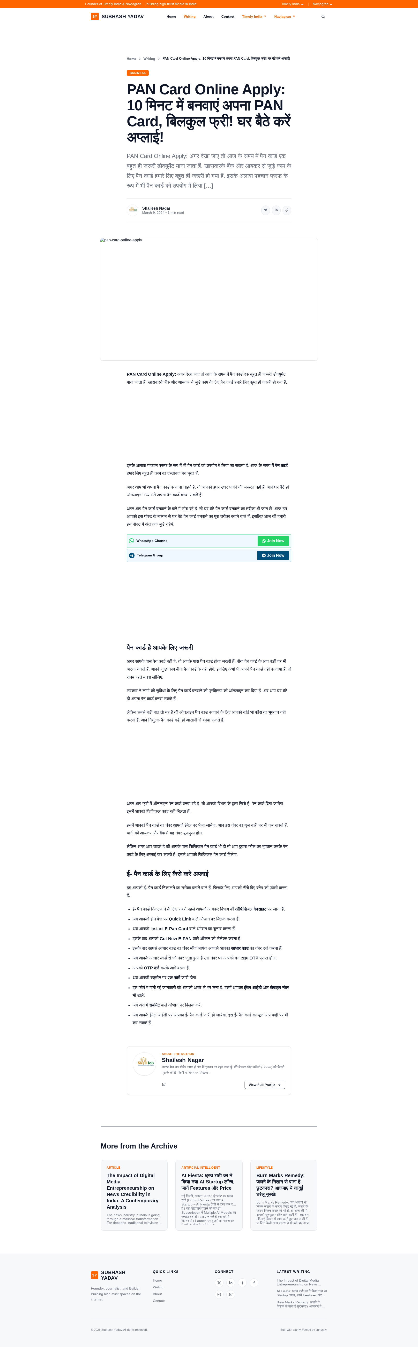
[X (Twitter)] (219, 1282)
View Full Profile (262, 1085)
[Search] (323, 16)
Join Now (275, 541)
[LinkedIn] (230, 1282)
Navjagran (282, 16)
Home (171, 16)
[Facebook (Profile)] (254, 1282)
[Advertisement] (209, 426)
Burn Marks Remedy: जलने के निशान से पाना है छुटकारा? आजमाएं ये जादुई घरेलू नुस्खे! (299, 1304)
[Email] (164, 1084)
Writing (190, 16)
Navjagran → (323, 4)
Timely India (252, 16)
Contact (227, 16)
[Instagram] (219, 1294)
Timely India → (292, 4)
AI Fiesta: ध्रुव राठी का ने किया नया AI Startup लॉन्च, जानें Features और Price (302, 1293)
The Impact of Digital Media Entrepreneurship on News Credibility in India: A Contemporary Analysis (298, 1282)
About (208, 16)
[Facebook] (242, 1282)
